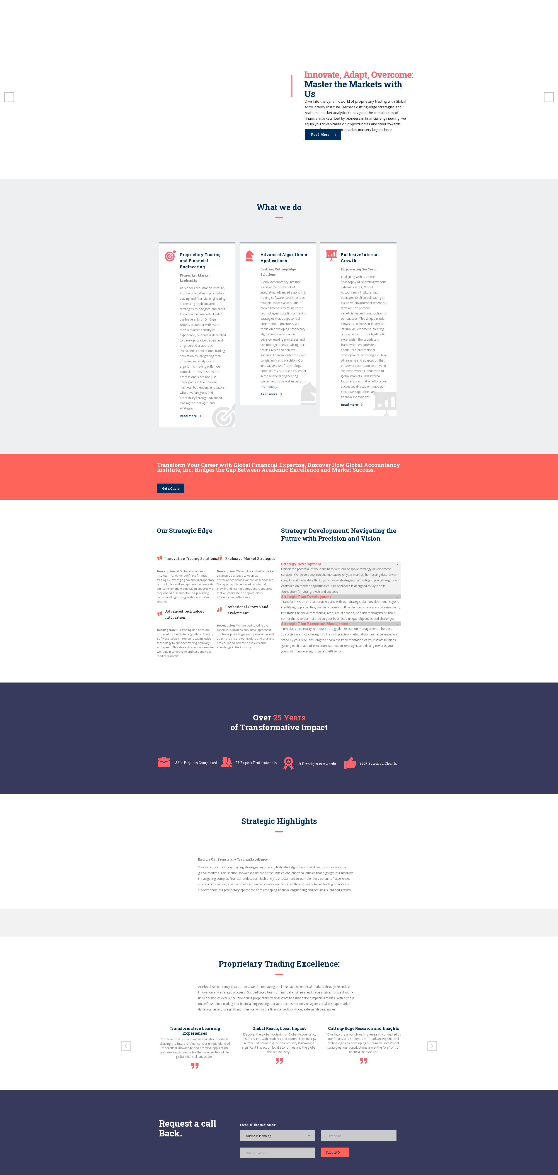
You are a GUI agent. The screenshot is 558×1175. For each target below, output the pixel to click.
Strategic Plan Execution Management (315, 623)
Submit (332, 1152)
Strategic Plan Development (306, 596)
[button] (341, 564)
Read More (320, 134)
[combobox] (277, 1135)
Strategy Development (301, 564)
